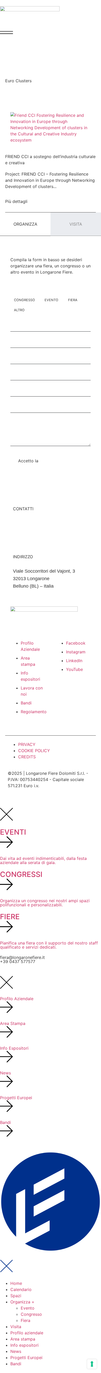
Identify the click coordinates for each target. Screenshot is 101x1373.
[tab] (25, 224)
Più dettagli (16, 201)
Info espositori (24, 1345)
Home (16, 1283)
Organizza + (22, 1301)
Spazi (15, 1295)
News (15, 1351)
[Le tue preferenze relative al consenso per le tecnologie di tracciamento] (92, 1364)
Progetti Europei (26, 1357)
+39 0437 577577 (17, 961)
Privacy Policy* (54, 460)
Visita (15, 1326)
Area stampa (22, 1339)
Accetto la (43, 460)
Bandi (15, 1363)
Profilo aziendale (26, 1332)
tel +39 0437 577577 (34, 530)
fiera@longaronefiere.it (36, 523)
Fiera (25, 1320)
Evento (27, 1308)
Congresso (31, 1314)
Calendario (21, 1289)
